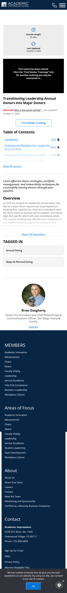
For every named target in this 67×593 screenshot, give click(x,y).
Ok (33, 586)
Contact (9, 491)
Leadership (11, 375)
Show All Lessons (12, 166)
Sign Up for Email (14, 550)
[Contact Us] (54, 5)
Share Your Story (14, 482)
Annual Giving (14, 250)
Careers (9, 487)
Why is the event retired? (27, 110)
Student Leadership (15, 447)
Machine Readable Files (17, 567)
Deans (8, 366)
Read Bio (33, 326)
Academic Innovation (16, 352)
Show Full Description (33, 234)
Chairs (8, 361)
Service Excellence (14, 380)
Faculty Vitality (12, 371)
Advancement (12, 356)
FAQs (7, 556)
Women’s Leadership (16, 389)
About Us (9, 477)
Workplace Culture (14, 394)
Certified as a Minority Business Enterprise (27, 505)
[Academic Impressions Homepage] (15, 5)
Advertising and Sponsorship (20, 501)
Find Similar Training (34, 123)
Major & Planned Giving (19, 261)
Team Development (15, 452)
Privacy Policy (12, 561)
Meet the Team (13, 496)
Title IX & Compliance (16, 385)
